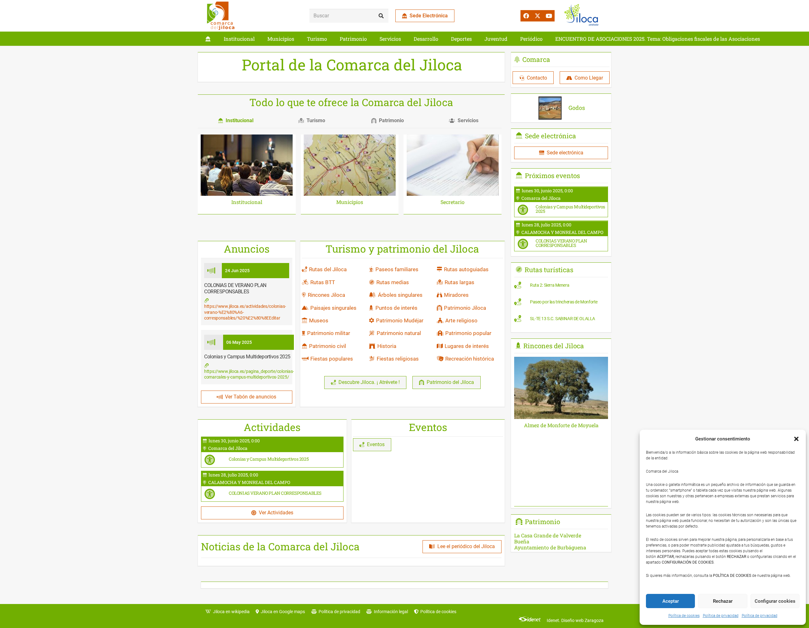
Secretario (453, 202)
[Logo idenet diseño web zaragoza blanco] (530, 620)
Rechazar (723, 601)
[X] (537, 15)
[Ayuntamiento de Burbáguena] (561, 547)
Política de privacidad (721, 615)
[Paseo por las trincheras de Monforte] (561, 303)
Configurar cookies (775, 601)
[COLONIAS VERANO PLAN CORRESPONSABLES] (272, 486)
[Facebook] (526, 15)
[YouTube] (549, 15)
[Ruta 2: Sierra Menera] (561, 287)
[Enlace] (207, 39)
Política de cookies (684, 615)
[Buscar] (381, 16)
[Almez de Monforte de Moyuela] (561, 361)
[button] (796, 439)
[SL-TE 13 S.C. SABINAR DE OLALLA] (561, 320)
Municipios (349, 202)
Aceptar (670, 601)
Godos (577, 107)
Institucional (246, 202)
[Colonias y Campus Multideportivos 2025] (272, 452)
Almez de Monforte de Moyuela (561, 425)
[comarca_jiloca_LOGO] (220, 16)
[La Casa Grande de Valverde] (561, 535)
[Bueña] (561, 541)
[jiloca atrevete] (583, 16)
